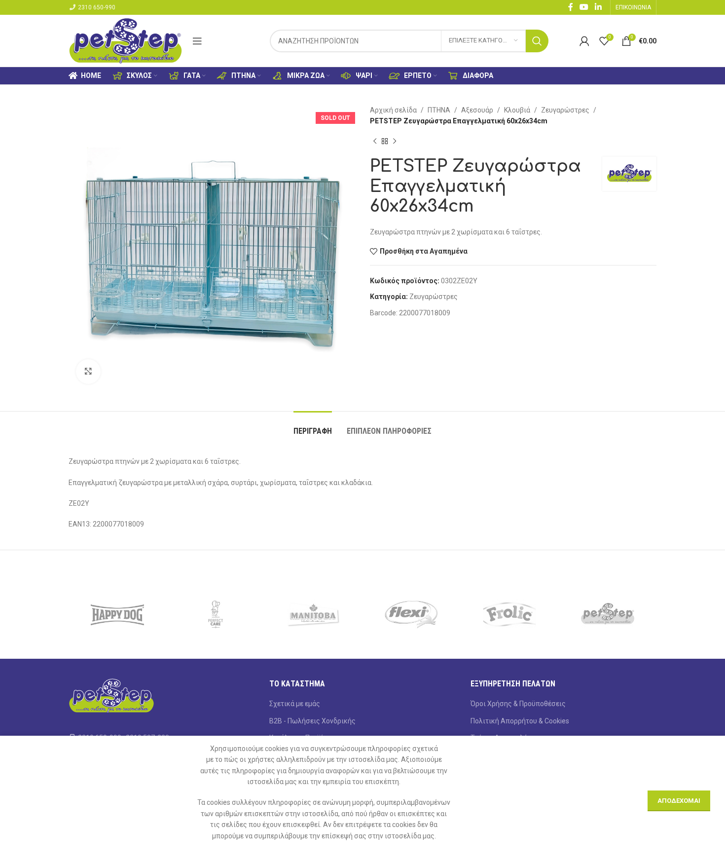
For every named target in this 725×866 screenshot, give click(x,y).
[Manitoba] (313, 614)
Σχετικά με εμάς (294, 704)
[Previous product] (375, 142)
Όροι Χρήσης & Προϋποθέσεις (518, 704)
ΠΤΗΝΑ (439, 110)
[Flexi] (411, 614)
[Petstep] (607, 614)
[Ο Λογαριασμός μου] (584, 41)
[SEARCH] (537, 41)
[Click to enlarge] (88, 371)
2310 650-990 (96, 7)
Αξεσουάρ (477, 110)
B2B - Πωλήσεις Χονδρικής (312, 721)
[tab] (312, 426)
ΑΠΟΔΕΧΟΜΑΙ (678, 800)
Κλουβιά (517, 110)
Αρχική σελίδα (393, 110)
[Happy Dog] (118, 614)
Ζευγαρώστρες (565, 110)
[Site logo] (125, 40)
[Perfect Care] (216, 614)
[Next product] (394, 142)
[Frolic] (510, 614)
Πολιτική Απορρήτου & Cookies (520, 721)
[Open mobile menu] (197, 41)
